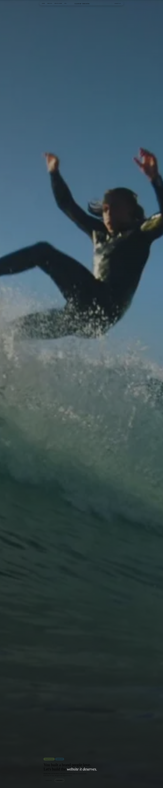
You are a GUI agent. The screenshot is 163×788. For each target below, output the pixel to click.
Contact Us (117, 3)
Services (49, 3)
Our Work (59, 780)
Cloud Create (82, 3)
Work (43, 3)
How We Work (58, 3)
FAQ (65, 3)
